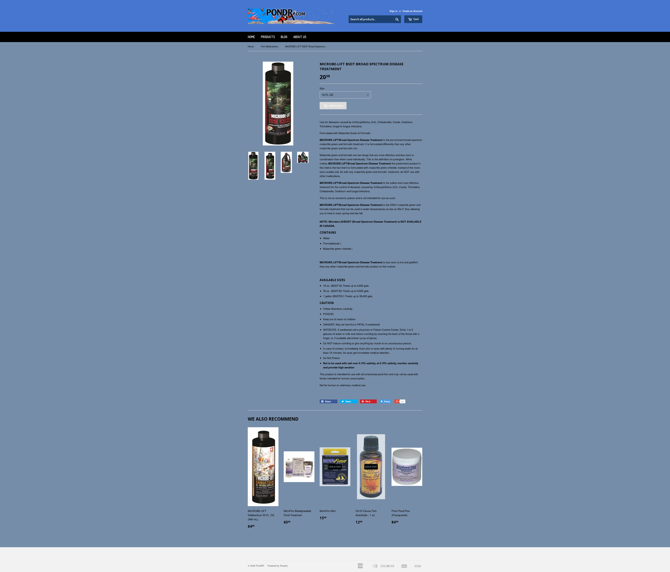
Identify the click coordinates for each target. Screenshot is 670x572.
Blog (284, 37)
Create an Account (412, 11)
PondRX (260, 565)
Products (268, 37)
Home (251, 37)
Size (322, 88)
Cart (416, 19)
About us (299, 37)
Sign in (393, 11)
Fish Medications (269, 46)
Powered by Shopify (277, 565)
